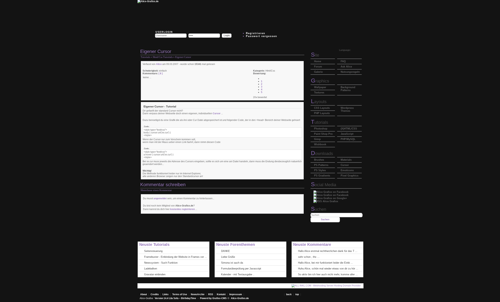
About (143, 294)
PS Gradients (322, 175)
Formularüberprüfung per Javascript (241, 268)
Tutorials (145, 57)
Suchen (318, 209)
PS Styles (320, 170)
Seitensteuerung (153, 251)
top (297, 294)
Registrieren (255, 33)
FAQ (343, 61)
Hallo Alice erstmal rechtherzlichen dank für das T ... (327, 251)
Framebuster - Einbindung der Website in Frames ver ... (175, 256)
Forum (318, 66)
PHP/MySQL (348, 139)
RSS (210, 294)
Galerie (318, 71)
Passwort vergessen (261, 36)
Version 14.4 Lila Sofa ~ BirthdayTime (176, 298)
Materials (346, 159)
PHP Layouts (322, 113)
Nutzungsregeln (350, 71)
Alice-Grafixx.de (240, 298)
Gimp (317, 139)
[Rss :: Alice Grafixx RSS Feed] (326, 200)
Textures (319, 92)
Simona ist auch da (232, 262)
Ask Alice (346, 66)
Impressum (235, 294)
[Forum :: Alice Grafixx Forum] (199, 14)
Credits (155, 294)
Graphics (320, 81)
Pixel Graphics (349, 175)
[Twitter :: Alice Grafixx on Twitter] (176, 14)
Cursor (217, 113)
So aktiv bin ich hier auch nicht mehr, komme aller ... (328, 274)
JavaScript (347, 133)
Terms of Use (179, 294)
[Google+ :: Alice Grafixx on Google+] (330, 197)
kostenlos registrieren (182, 209)
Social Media (323, 184)
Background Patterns (348, 89)
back (289, 294)
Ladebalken (150, 268)
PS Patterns (321, 165)
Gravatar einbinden (154, 274)
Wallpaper (320, 87)
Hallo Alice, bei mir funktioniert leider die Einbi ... (325, 262)
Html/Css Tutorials (163, 57)
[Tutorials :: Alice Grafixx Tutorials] (246, 14)
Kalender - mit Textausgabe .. (237, 274)
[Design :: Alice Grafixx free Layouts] (270, 14)
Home (317, 61)
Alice (159, 64)
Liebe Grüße (228, 256)
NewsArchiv (197, 294)
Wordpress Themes (347, 109)
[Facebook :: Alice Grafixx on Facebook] (331, 191)
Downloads (322, 153)
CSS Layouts (322, 107)
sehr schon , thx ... (309, 256)
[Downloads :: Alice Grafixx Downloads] (223, 14)
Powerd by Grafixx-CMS (213, 298)
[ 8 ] (160, 73)
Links (165, 294)
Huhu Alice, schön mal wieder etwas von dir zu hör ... (328, 268)
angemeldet (160, 198)
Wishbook (320, 144)
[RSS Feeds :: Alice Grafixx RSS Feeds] (293, 14)
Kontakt (221, 294)
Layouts (319, 101)
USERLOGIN (163, 32)
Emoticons (347, 170)
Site (315, 55)
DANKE (225, 251)
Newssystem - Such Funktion (161, 262)
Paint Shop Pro (323, 133)
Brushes (319, 159)
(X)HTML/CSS (349, 128)
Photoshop (320, 128)
